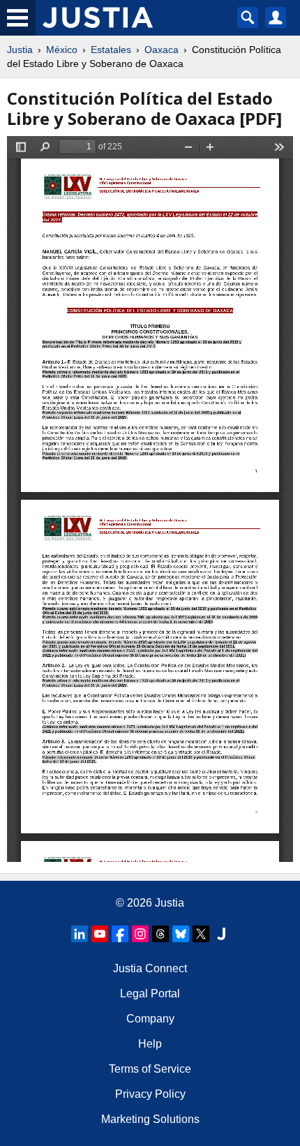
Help (150, 1044)
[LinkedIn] (79, 933)
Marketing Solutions (150, 1119)
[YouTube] (99, 933)
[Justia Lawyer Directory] (221, 933)
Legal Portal (150, 993)
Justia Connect (150, 968)
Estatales (111, 49)
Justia (20, 49)
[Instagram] (140, 933)
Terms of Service (150, 1069)
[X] (201, 933)
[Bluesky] (180, 933)
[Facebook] (120, 933)
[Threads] (160, 933)
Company (150, 1019)
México (61, 49)
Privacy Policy (150, 1094)
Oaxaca (161, 49)
